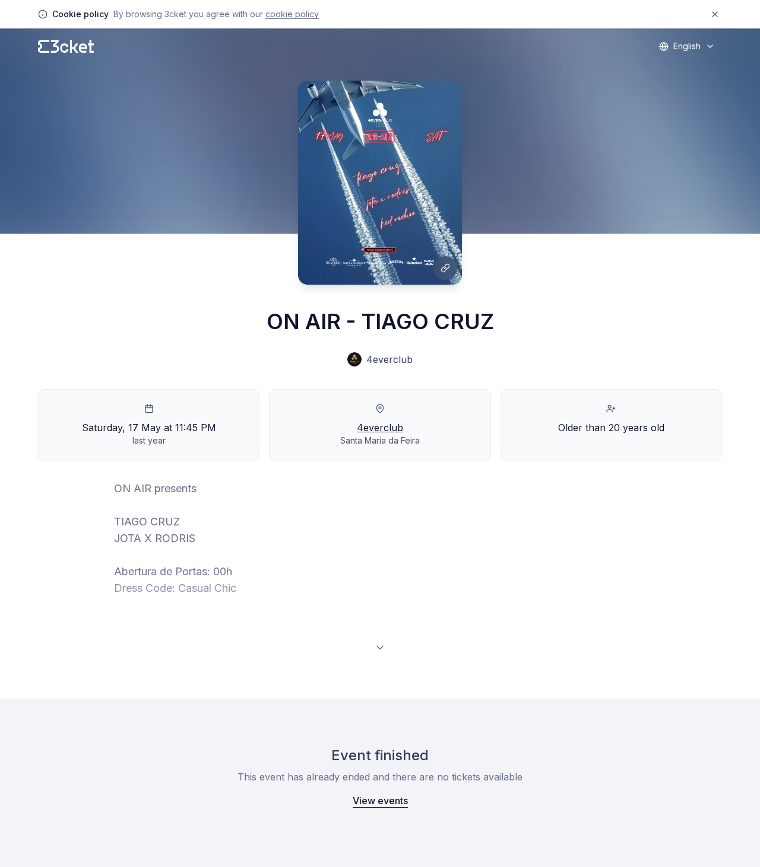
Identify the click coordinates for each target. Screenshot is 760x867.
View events (380, 801)
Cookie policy (292, 14)
